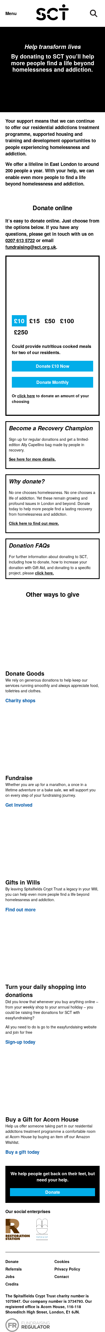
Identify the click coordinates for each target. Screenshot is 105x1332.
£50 (50, 320)
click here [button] (26, 395)
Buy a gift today (22, 1152)
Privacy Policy (67, 1269)
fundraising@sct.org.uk (30, 247)
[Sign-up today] (52, 981)
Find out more (20, 909)
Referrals (13, 1269)
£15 (34, 320)
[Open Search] (94, 13)
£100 (67, 320)
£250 (21, 331)
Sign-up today (20, 1042)
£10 (19, 320)
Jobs (10, 1276)
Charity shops (20, 700)
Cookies (61, 1261)
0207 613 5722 (20, 240)
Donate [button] (52, 1192)
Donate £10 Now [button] (52, 366)
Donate (12, 1261)
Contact (61, 1276)
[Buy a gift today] (52, 1102)
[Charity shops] (52, 654)
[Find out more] (52, 862)
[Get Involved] (52, 758)
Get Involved (18, 805)
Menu (11, 13)
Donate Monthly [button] (52, 382)
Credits (12, 1284)
